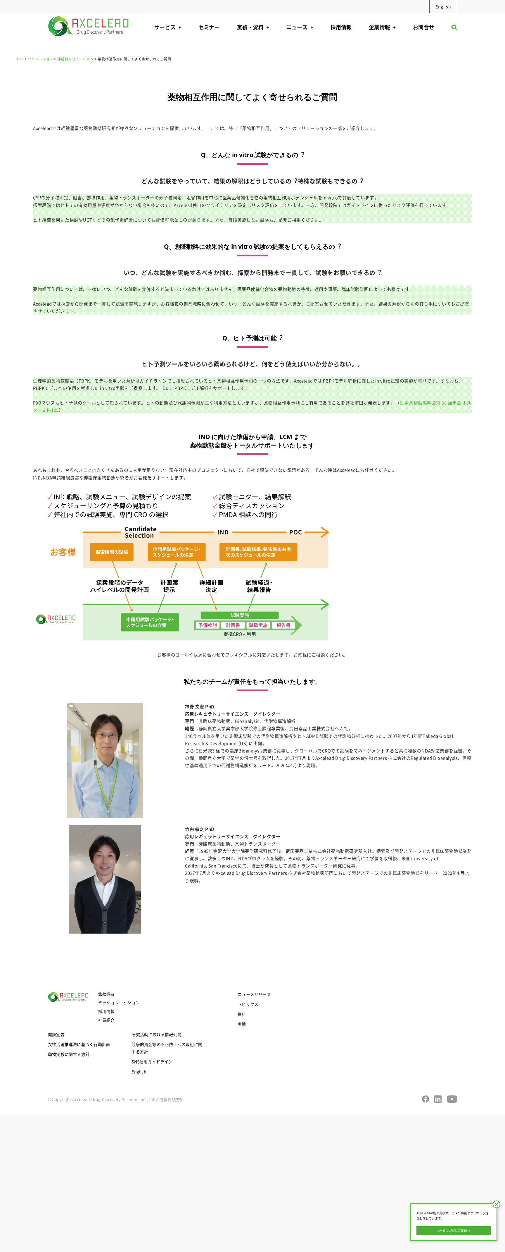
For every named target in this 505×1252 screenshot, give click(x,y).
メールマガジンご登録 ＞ (454, 1230)
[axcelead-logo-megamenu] (89, 15)
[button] (454, 28)
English (443, 6)
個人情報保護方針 (167, 1099)
